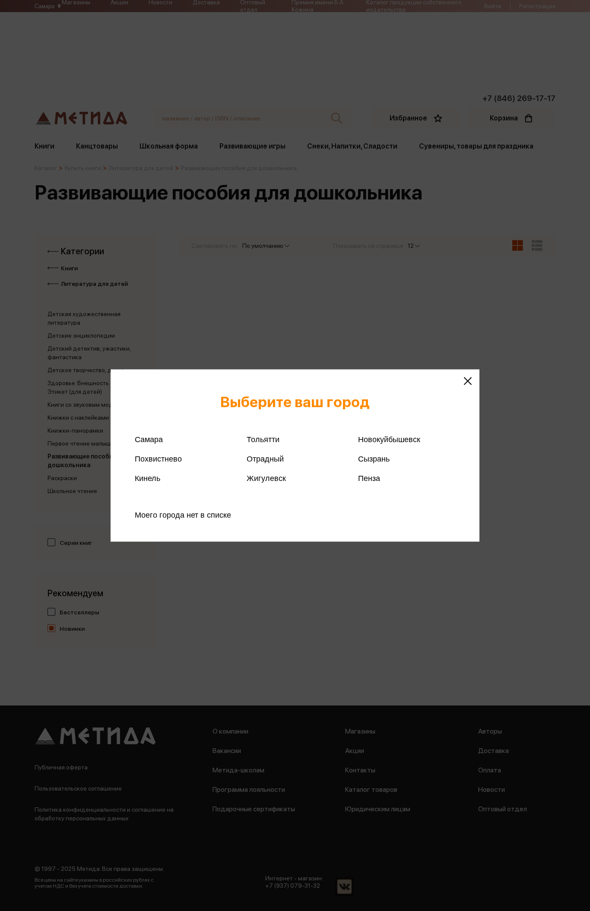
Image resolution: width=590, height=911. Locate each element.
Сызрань (374, 459)
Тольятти (263, 439)
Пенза (369, 478)
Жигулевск (266, 478)
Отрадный (265, 459)
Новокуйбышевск (389, 439)
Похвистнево (158, 459)
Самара (149, 439)
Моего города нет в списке (183, 515)
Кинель (147, 478)
